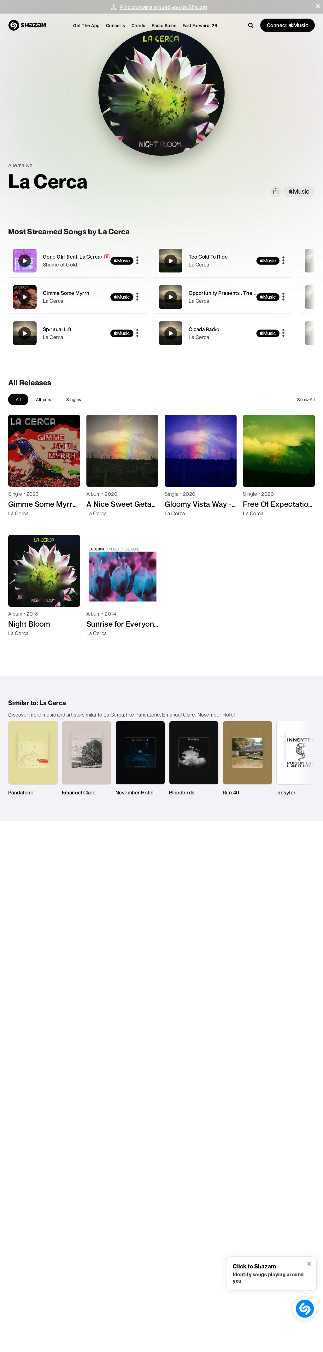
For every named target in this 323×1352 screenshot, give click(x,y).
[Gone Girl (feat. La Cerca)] (77, 260)
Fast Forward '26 (200, 25)
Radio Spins (164, 25)
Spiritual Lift (57, 329)
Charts (138, 25)
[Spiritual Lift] (77, 333)
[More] (137, 260)
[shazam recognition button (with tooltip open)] (305, 1308)
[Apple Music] (19, 525)
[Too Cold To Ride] (223, 260)
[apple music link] (299, 191)
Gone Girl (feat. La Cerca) (72, 257)
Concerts (115, 25)
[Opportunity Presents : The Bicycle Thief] (223, 296)
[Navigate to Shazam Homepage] (27, 25)
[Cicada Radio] (223, 333)
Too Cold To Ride (208, 257)
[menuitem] (86, 25)
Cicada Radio (204, 329)
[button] (318, 6)
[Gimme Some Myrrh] (77, 296)
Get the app (86, 25)
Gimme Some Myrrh (66, 293)
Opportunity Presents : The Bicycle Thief (236, 293)
